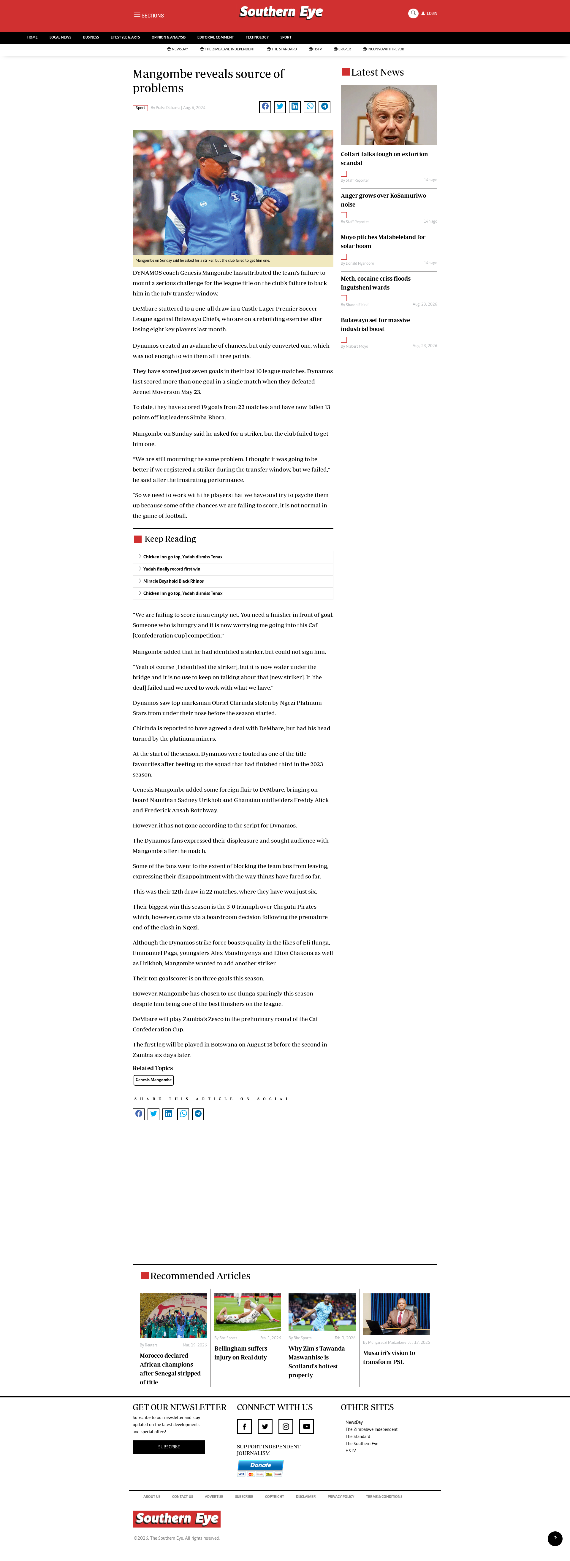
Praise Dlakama (168, 108)
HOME (32, 38)
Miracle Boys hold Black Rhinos (173, 581)
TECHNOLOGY (257, 38)
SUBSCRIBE (169, 1447)
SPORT (286, 38)
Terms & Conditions (384, 1497)
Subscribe (244, 1497)
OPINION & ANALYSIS (169, 38)
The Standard (284, 50)
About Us (151, 1497)
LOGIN (431, 13)
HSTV (318, 50)
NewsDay (180, 50)
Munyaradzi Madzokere (387, 1343)
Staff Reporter (357, 181)
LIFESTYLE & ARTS (125, 38)
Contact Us (182, 1497)
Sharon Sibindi (357, 305)
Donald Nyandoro (360, 264)
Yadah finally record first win (171, 569)
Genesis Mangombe (154, 1080)
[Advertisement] (233, 1199)
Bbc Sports (228, 1338)
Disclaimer (306, 1497)
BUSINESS (91, 38)
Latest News (377, 72)
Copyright (274, 1497)
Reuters (151, 1345)
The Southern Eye (362, 1444)
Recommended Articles (200, 1275)
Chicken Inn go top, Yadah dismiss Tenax (182, 557)
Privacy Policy (341, 1497)
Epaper (344, 50)
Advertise (214, 1497)
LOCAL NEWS (60, 38)
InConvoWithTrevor (386, 50)
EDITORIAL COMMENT (215, 38)
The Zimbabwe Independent (230, 50)
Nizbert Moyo (357, 347)
